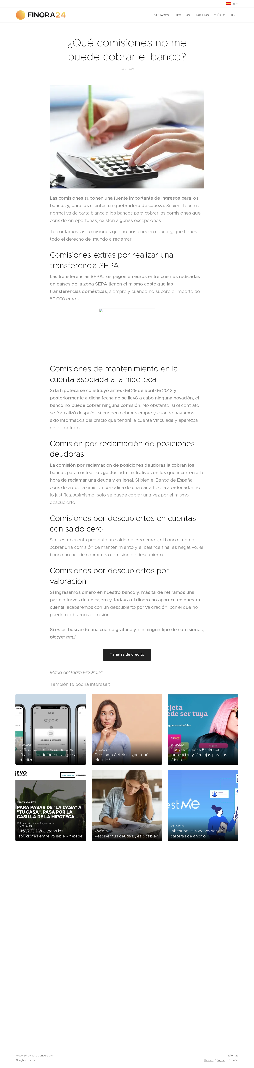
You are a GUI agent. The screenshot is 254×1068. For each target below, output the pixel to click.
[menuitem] (162, 15)
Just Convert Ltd (42, 1055)
